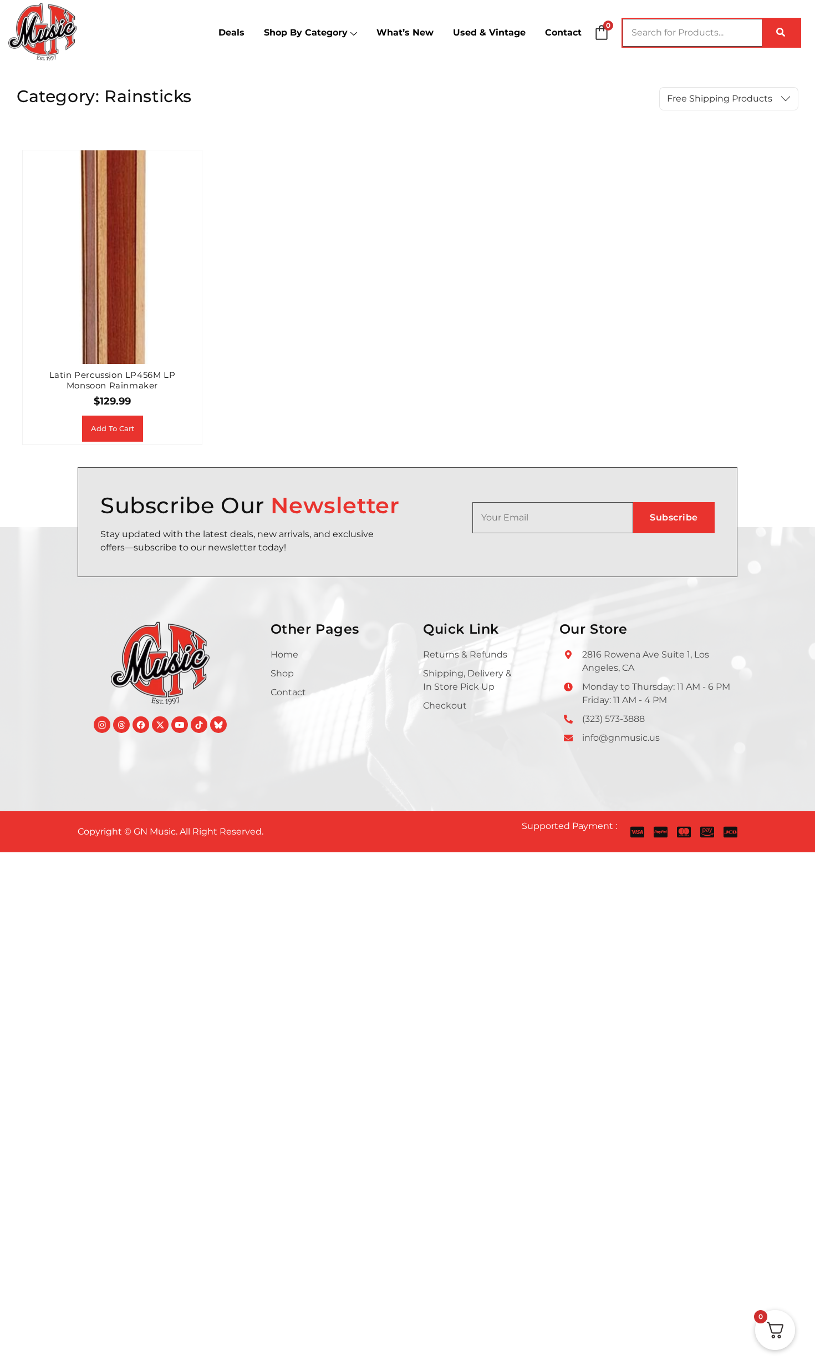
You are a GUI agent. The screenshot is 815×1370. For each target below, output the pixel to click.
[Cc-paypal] (661, 832)
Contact (563, 32)
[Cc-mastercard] (684, 832)
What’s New (405, 32)
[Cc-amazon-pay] (707, 832)
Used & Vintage (489, 32)
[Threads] (121, 724)
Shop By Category (306, 32)
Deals (231, 32)
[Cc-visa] (637, 832)
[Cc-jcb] (730, 832)
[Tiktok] (199, 724)
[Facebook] (141, 724)
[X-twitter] (160, 724)
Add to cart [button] (112, 428)
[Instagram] (102, 724)
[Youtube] (179, 724)
